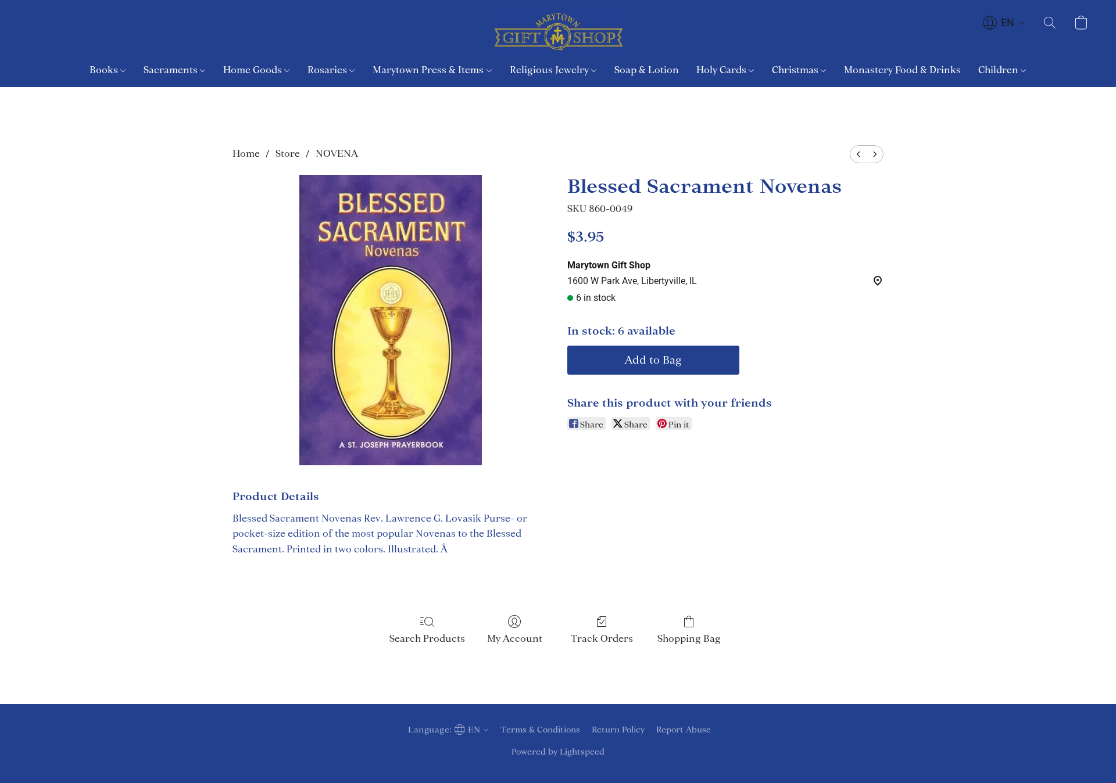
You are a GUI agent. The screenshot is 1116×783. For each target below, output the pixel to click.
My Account (514, 638)
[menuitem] (858, 154)
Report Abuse (683, 729)
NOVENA (337, 153)
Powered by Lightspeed (558, 751)
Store (288, 153)
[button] (558, 32)
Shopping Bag (689, 638)
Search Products (427, 638)
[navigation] (1004, 23)
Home (246, 153)
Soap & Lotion (646, 69)
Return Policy (618, 729)
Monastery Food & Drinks (902, 69)
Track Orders (602, 638)
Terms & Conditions (540, 729)
